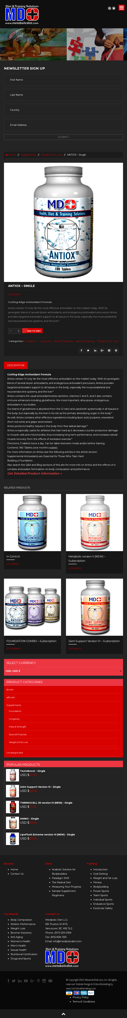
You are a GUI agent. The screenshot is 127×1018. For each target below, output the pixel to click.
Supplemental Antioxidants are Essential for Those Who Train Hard (45, 456)
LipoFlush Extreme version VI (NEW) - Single (47, 834)
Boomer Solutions (21, 932)
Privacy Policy (81, 997)
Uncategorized (14, 752)
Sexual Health (18, 949)
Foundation (29, 341)
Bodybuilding (100, 886)
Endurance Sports (103, 903)
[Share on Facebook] (81, 350)
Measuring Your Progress (66, 886)
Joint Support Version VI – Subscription (94, 641)
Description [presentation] (15, 365)
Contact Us (17, 873)
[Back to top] (63, 1013)
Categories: (15, 341)
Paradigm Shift (60, 878)
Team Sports (100, 895)
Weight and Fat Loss (105, 878)
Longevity (45, 341)
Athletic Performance (23, 924)
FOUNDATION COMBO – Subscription (31, 641)
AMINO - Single (29, 818)
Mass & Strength (63, 341)
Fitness (97, 882)
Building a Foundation (20, 460)
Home (12, 154)
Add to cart (34, 331)
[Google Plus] (102, 350)
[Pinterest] (116, 350)
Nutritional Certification (24, 954)
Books (9, 689)
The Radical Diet (61, 882)
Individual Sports (102, 899)
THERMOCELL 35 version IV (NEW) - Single (46, 802)
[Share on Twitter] (88, 350)
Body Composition (21, 919)
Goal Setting (100, 873)
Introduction (100, 869)
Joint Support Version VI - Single (40, 786)
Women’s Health (20, 941)
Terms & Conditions (84, 1001)
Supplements (28, 154)
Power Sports (101, 891)
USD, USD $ (13, 671)
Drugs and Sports (21, 958)
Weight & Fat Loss (51, 154)
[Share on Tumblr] (109, 350)
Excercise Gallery (103, 908)
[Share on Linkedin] (95, 350)
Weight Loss (18, 928)
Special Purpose (85, 341)
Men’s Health (18, 945)
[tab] (16, 365)
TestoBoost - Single (32, 771)
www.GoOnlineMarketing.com (81, 988)
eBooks (10, 697)
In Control (13, 556)
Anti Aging (17, 937)
